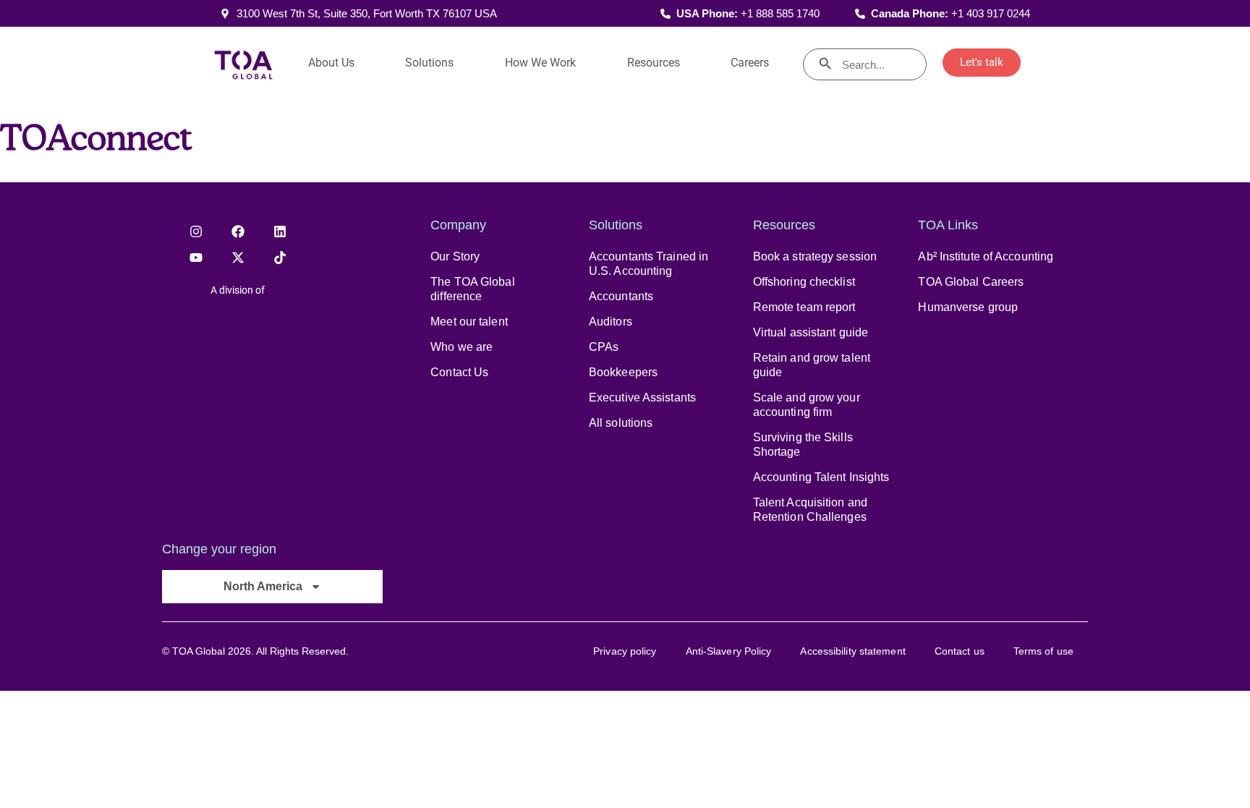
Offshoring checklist (804, 282)
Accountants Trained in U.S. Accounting (648, 263)
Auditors (610, 321)
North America (263, 586)
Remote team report (804, 307)
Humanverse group (968, 307)
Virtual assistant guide (810, 332)
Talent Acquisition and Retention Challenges (810, 509)
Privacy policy (624, 651)
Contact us (960, 651)
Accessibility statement (852, 651)
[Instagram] (196, 231)
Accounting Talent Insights (821, 477)
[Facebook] (238, 231)
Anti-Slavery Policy (729, 651)
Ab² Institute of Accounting (985, 256)
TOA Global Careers (971, 282)
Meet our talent (469, 321)
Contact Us (459, 372)
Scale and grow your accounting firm (806, 404)
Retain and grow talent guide (811, 365)
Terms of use (1043, 651)
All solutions (620, 423)
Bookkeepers (623, 372)
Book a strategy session (815, 256)
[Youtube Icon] (196, 257)
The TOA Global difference (472, 289)
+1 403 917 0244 (990, 13)
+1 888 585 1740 (780, 13)
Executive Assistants (642, 397)
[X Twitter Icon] (238, 257)
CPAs (603, 347)
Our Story (455, 256)
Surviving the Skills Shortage (803, 444)
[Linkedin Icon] (280, 231)
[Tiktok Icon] (280, 257)
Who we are (461, 347)
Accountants (621, 296)
